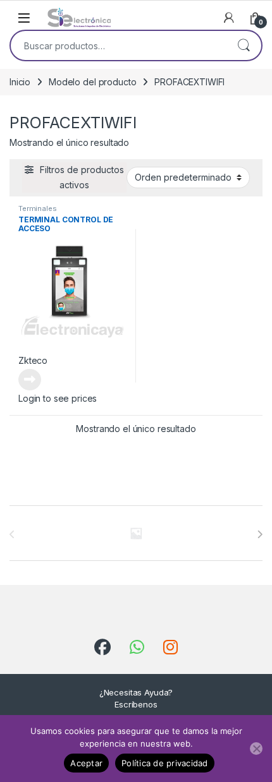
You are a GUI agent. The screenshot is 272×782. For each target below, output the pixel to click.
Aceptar (86, 763)
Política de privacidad (164, 763)
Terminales (37, 208)
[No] (256, 748)
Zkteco (32, 360)
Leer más (29, 379)
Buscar (243, 45)
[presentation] (260, 534)
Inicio (19, 81)
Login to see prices (57, 398)
